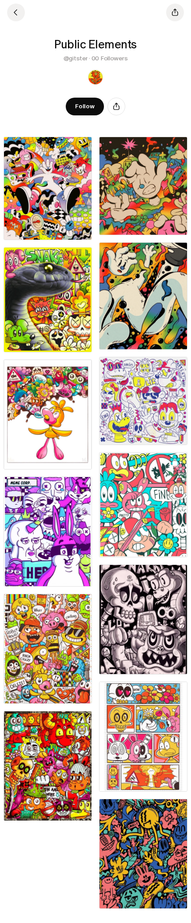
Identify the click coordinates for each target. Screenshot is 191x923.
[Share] (116, 106)
